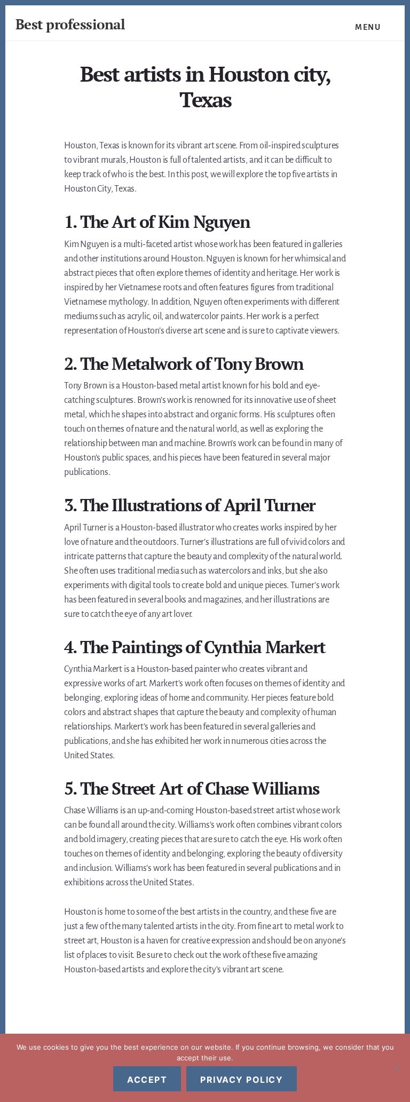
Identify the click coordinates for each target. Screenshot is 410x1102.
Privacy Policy (241, 1079)
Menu (368, 27)
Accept (147, 1079)
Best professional (70, 24)
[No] (396, 1068)
